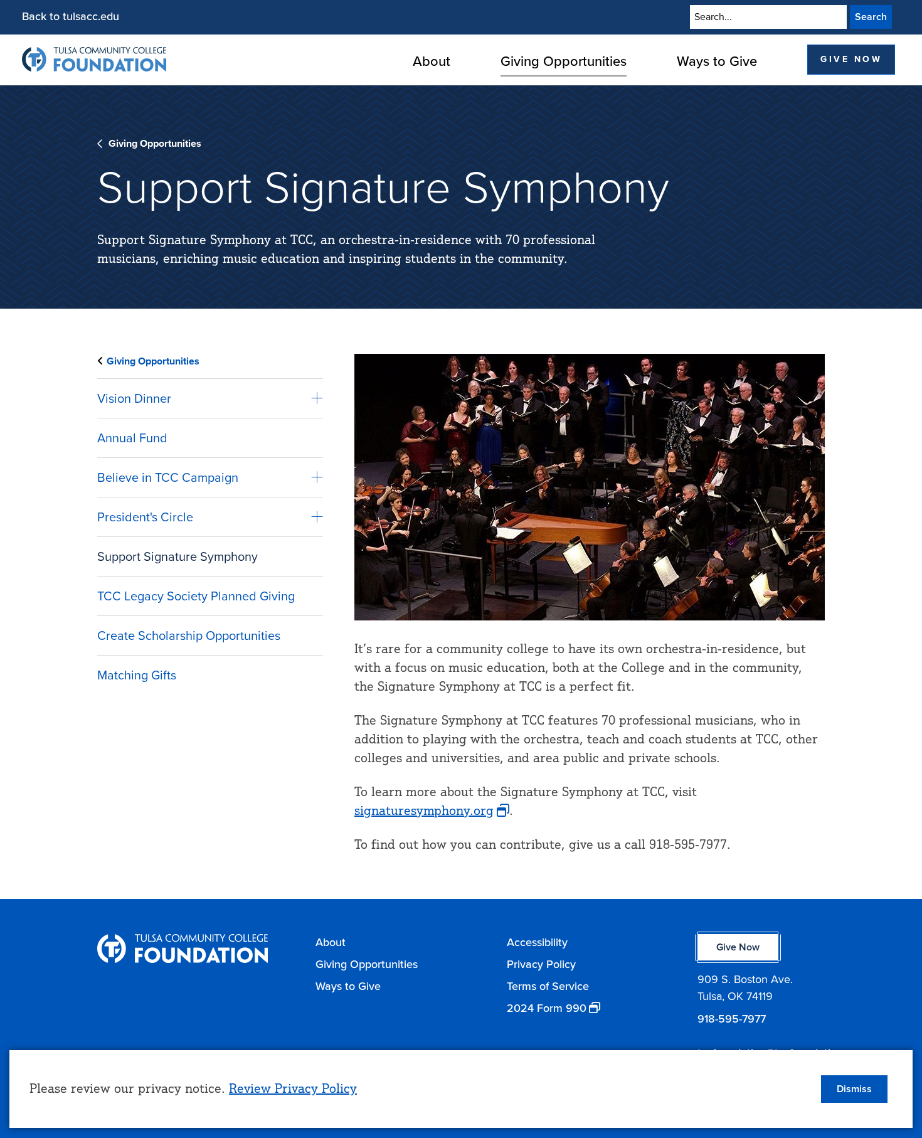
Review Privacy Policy (293, 1088)
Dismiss (854, 1089)
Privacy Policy (541, 964)
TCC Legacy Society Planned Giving (196, 596)
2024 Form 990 (546, 1008)
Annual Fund (132, 437)
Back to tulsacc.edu (70, 16)
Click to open (431, 83)
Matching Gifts (136, 675)
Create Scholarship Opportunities (188, 635)
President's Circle (145, 517)
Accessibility (537, 942)
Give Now (851, 59)
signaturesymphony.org (424, 810)
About (431, 61)
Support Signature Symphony (177, 556)
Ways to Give (717, 61)
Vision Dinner (134, 398)
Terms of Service (548, 986)
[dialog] (461, 1089)
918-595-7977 (731, 1019)
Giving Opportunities (564, 61)
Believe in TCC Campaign (167, 477)
